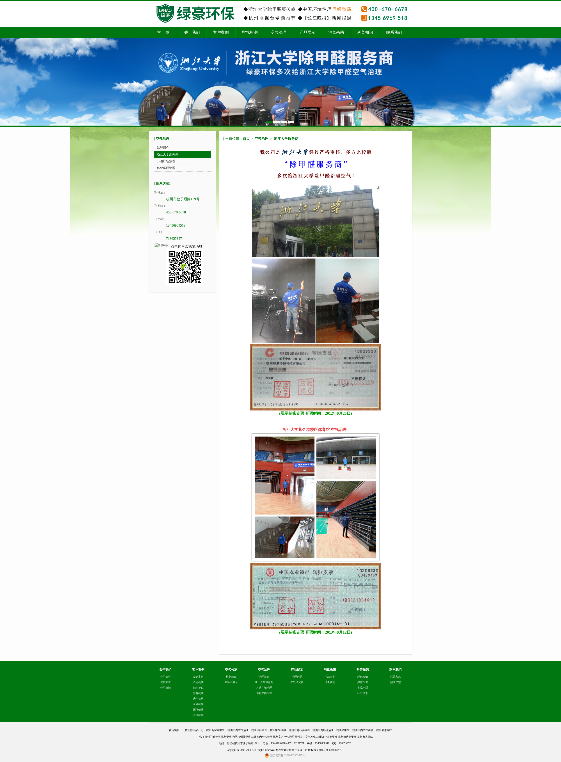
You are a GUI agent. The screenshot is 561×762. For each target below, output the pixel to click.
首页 (248, 138)
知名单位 (198, 687)
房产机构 (198, 698)
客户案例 (221, 32)
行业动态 (362, 693)
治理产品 (297, 676)
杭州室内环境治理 (323, 730)
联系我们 (394, 32)
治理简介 (264, 676)
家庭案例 (198, 676)
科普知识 (365, 32)
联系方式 (395, 676)
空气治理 (278, 32)
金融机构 (198, 704)
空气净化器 (297, 682)
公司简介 (165, 676)
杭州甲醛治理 (259, 730)
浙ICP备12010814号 (330, 749)
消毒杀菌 (336, 32)
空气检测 (250, 32)
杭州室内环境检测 (299, 730)
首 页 (163, 32)
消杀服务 (330, 676)
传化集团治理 (264, 693)
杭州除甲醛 (343, 730)
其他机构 (198, 715)
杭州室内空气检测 (362, 730)
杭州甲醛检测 (278, 730)
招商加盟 (395, 682)
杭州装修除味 (384, 730)
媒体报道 (362, 682)
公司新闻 (165, 687)
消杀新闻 (330, 682)
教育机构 (198, 693)
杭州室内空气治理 (238, 730)
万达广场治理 (264, 687)
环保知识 (362, 676)
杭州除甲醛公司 (194, 730)
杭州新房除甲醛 (215, 730)
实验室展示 (231, 682)
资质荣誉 (165, 682)
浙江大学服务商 (286, 138)
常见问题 (362, 687)
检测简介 (231, 676)
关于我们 (192, 32)
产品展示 (307, 32)
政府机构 (198, 682)
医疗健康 (198, 709)
